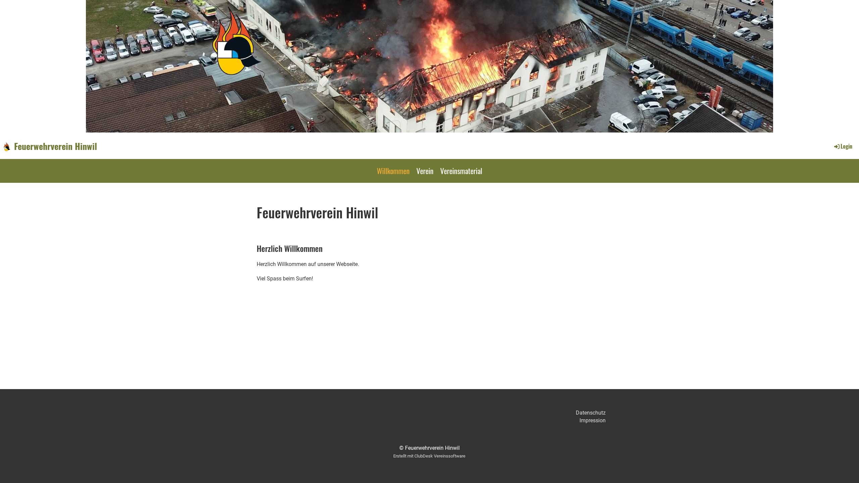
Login (846, 146)
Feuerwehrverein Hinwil (55, 146)
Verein (425, 170)
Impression (592, 420)
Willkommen (393, 170)
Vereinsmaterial (461, 170)
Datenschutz (591, 413)
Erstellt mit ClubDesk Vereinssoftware (429, 456)
